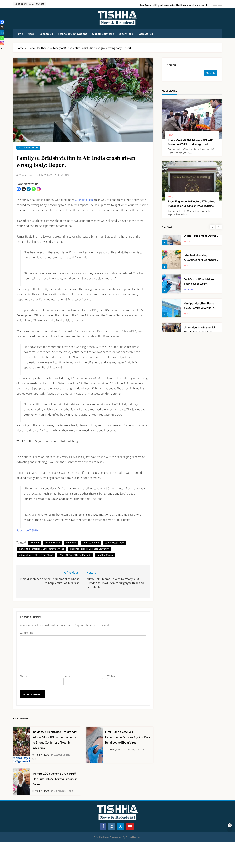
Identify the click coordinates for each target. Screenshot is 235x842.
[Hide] (1, 48)
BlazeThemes (133, 837)
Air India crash (84, 199)
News (31, 33)
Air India (34, 542)
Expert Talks (126, 33)
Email (68, 676)
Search (171, 65)
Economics (46, 33)
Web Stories (146, 33)
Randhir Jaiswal (105, 555)
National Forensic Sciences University (89, 548)
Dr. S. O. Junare (91, 542)
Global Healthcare (103, 33)
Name (25, 676)
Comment (27, 632)
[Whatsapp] (34, 189)
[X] (24, 189)
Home (19, 33)
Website (112, 676)
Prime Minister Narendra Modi (75, 555)
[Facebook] (19, 189)
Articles (188, 274)
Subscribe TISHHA (27, 530)
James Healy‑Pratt (114, 542)
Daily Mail (71, 542)
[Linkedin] (29, 189)
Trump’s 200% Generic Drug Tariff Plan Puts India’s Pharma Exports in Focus (54, 779)
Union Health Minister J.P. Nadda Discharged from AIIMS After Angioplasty (200, 316)
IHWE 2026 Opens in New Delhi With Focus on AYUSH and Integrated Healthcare (190, 144)
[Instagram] (39, 189)
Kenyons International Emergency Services (41, 548)
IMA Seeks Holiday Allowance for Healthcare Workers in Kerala (174, 3)
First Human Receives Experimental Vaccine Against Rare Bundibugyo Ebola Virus (127, 737)
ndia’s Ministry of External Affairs (36, 555)
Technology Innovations (72, 33)
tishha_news (26, 175)
